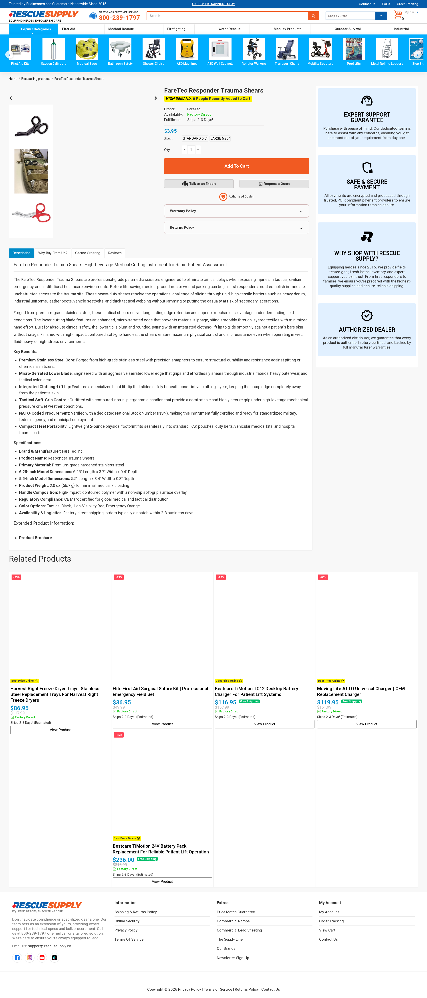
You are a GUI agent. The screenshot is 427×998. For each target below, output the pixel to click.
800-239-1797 (119, 17)
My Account (329, 912)
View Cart (327, 930)
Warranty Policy (183, 211)
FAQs (386, 4)
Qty (167, 149)
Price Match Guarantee (236, 912)
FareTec (194, 109)
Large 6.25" (220, 138)
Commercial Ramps (233, 921)
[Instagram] (29, 958)
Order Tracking (407, 4)
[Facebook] (17, 958)
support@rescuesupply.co (49, 946)
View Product (60, 730)
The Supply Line (230, 939)
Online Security (127, 921)
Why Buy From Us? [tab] (52, 253)
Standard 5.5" (195, 138)
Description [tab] (21, 253)
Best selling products (35, 79)
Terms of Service (129, 939)
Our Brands (226, 948)
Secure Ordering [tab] (87, 253)
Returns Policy (182, 227)
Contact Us (367, 4)
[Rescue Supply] (46, 14)
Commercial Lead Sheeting (239, 930)
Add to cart (236, 166)
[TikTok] (54, 958)
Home (13, 79)
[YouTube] (42, 958)
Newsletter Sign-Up (233, 958)
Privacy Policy (126, 930)
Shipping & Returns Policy (136, 912)
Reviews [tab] (115, 253)
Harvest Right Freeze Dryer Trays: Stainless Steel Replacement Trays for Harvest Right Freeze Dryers (54, 694)
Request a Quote (277, 184)
